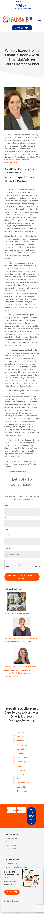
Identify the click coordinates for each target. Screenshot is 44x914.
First (6, 517)
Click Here (11, 892)
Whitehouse (22, 749)
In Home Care (11, 863)
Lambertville (22, 770)
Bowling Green (23, 782)
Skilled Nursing (12, 838)
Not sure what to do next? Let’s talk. (22, 577)
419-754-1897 (20, 6)
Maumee (20, 736)
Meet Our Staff (11, 845)
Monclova (21, 740)
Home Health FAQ (13, 848)
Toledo (20, 778)
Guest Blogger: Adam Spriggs (16, 613)
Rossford (21, 766)
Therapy (9, 842)
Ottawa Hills (22, 757)
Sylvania (20, 774)
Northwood (22, 745)
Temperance (22, 791)
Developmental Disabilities (16, 867)
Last (6, 529)
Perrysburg (21, 761)
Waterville (21, 787)
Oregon (20, 753)
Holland (20, 732)
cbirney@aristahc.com (23, 8)
